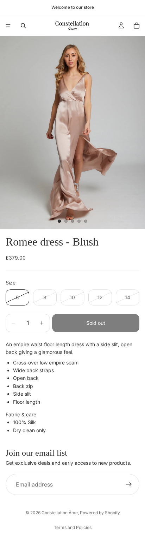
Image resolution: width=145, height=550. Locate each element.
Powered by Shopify (100, 512)
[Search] (23, 25)
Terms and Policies (73, 527)
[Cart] (136, 25)
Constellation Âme (60, 512)
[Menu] (8, 26)
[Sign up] (128, 484)
